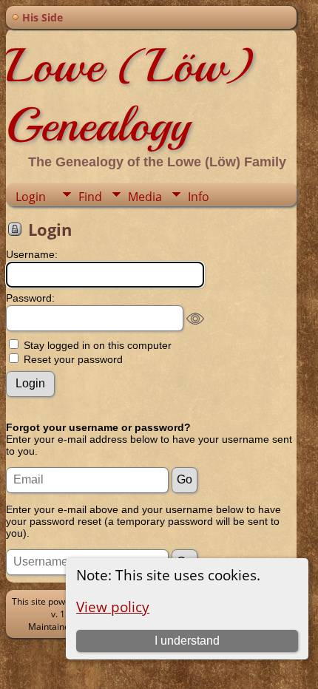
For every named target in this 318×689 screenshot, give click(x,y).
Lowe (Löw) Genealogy (130, 95)
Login (31, 197)
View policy (112, 606)
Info (198, 197)
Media (145, 197)
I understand (187, 640)
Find (90, 197)
